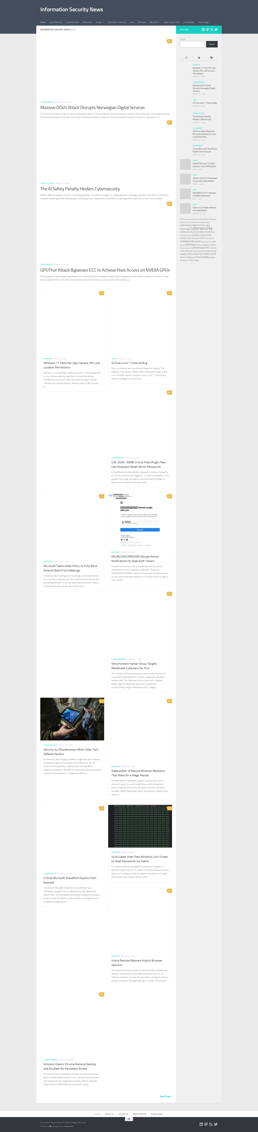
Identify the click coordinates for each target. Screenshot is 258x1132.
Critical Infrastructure (192, 222)
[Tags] (211, 58)
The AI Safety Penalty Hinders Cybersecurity (80, 189)
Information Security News (71, 9)
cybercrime (198, 225)
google (195, 235)
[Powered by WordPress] (50, 1126)
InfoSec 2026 (185, 238)
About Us (109, 1114)
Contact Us (123, 1114)
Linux (132, 22)
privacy (198, 245)
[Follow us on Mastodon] (207, 29)
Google (99, 22)
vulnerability (202, 257)
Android (192, 219)
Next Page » (166, 1096)
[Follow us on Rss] (211, 29)
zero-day (194, 260)
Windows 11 (184, 260)
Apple (197, 219)
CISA (210, 219)
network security (206, 242)
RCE (208, 247)
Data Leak (87, 22)
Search (183, 39)
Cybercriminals (72, 22)
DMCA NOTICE (139, 1114)
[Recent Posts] (186, 58)
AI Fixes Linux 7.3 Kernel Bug (129, 363)
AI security (185, 219)
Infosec (209, 235)
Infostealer (195, 238)
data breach (206, 231)
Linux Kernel (209, 238)
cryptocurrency (205, 222)
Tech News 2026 (207, 254)
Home (43, 22)
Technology (203, 22)
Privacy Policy (157, 1114)
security (196, 251)
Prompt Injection (185, 248)
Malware (142, 22)
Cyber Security (55, 22)
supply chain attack (189, 254)
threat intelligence (187, 257)
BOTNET (205, 219)
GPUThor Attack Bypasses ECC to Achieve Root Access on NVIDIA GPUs (105, 270)
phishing (190, 244)
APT (200, 219)
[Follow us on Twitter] (216, 29)
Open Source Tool (172, 22)
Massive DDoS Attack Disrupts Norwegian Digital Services (92, 107)
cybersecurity (201, 228)
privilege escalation (208, 245)
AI (181, 219)
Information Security (117, 22)
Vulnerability (188, 22)
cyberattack (185, 225)
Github (190, 235)
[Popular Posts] (199, 58)
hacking (202, 235)
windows (212, 257)
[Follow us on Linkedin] (203, 29)
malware (185, 241)
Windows (48, 358)
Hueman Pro (68, 1126)
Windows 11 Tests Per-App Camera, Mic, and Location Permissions (204, 71)
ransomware (198, 247)
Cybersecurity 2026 (189, 231)
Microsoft (154, 22)
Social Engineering (207, 251)
